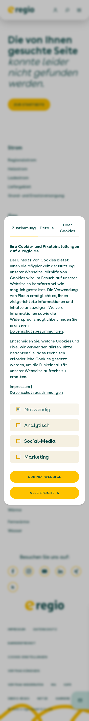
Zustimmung (24, 228)
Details (47, 228)
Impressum (20, 386)
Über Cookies (67, 228)
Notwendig (37, 409)
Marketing (36, 457)
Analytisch (36, 425)
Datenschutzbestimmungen (36, 331)
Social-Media (40, 441)
